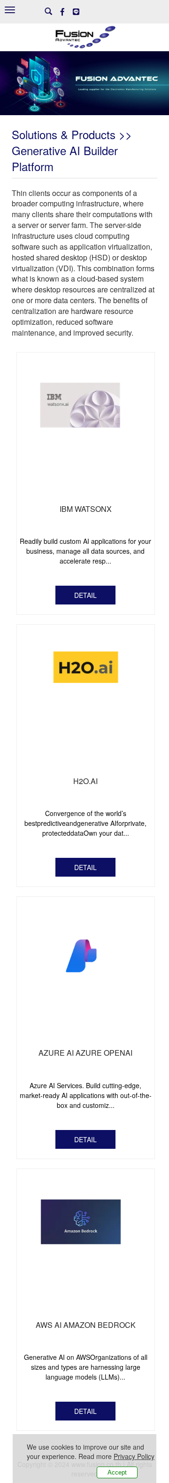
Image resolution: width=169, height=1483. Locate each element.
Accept (117, 1472)
